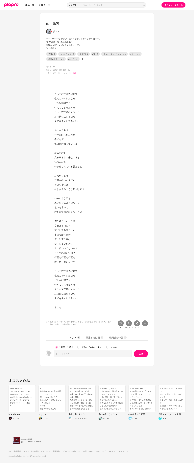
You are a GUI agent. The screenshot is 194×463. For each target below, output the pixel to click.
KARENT (112, 451)
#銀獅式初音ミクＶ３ (55, 59)
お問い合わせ (88, 451)
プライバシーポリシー (71, 451)
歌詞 (74, 73)
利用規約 (56, 451)
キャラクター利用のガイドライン (37, 451)
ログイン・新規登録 (173, 4)
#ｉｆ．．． (135, 54)
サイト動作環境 (15, 451)
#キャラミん (73, 59)
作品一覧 (29, 5)
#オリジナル (83, 54)
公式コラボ (44, 5)
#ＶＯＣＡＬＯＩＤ (67, 54)
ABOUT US (124, 451)
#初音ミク (51, 54)
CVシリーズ (101, 451)
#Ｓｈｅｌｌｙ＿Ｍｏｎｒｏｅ (114, 54)
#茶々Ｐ (95, 54)
